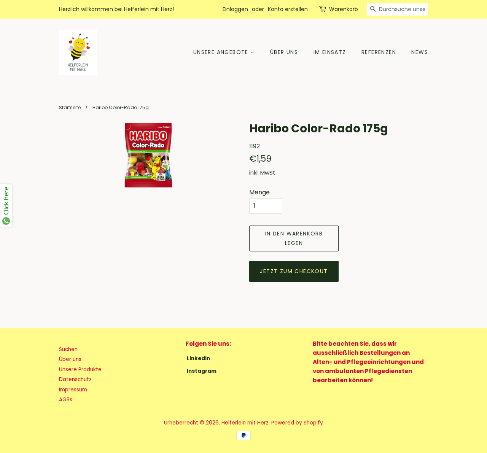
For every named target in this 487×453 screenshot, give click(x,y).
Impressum (73, 389)
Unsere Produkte (80, 369)
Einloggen (235, 9)
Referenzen (378, 52)
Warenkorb (343, 9)
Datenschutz (75, 379)
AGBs (65, 399)
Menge (259, 192)
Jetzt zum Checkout (294, 271)
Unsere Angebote (221, 52)
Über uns (284, 52)
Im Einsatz (330, 52)
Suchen (68, 349)
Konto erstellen (288, 9)
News (419, 52)
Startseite (70, 107)
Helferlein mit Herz (245, 422)
